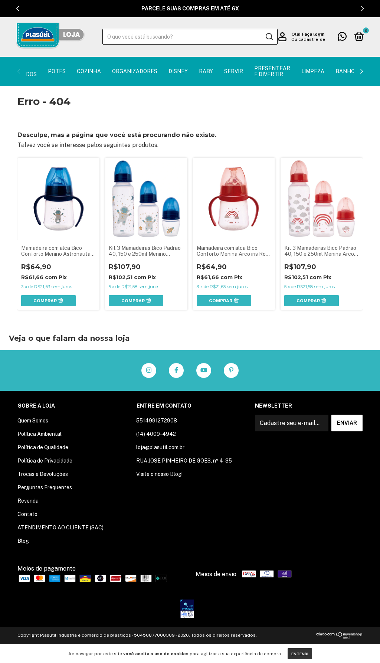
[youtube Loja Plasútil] (203, 370)
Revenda (28, 501)
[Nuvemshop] (339, 636)
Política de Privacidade (44, 461)
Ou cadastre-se (308, 39)
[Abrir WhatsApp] (361, 644)
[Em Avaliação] (187, 610)
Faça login (313, 34)
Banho (345, 71)
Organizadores (134, 71)
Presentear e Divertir (272, 71)
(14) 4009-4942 (156, 434)
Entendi (299, 653)
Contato (27, 514)
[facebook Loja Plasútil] (176, 370)
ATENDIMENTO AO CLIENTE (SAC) (60, 527)
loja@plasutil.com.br (160, 447)
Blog (23, 541)
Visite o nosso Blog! (159, 474)
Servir (233, 71)
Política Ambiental (39, 434)
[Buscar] (269, 36)
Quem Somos (32, 421)
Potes (57, 71)
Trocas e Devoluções (42, 474)
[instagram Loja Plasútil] (148, 370)
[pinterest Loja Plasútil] (231, 370)
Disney (178, 71)
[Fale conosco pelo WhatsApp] (342, 38)
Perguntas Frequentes (44, 487)
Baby (206, 71)
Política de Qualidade (42, 447)
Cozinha (89, 71)
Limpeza (312, 71)
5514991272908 (156, 421)
